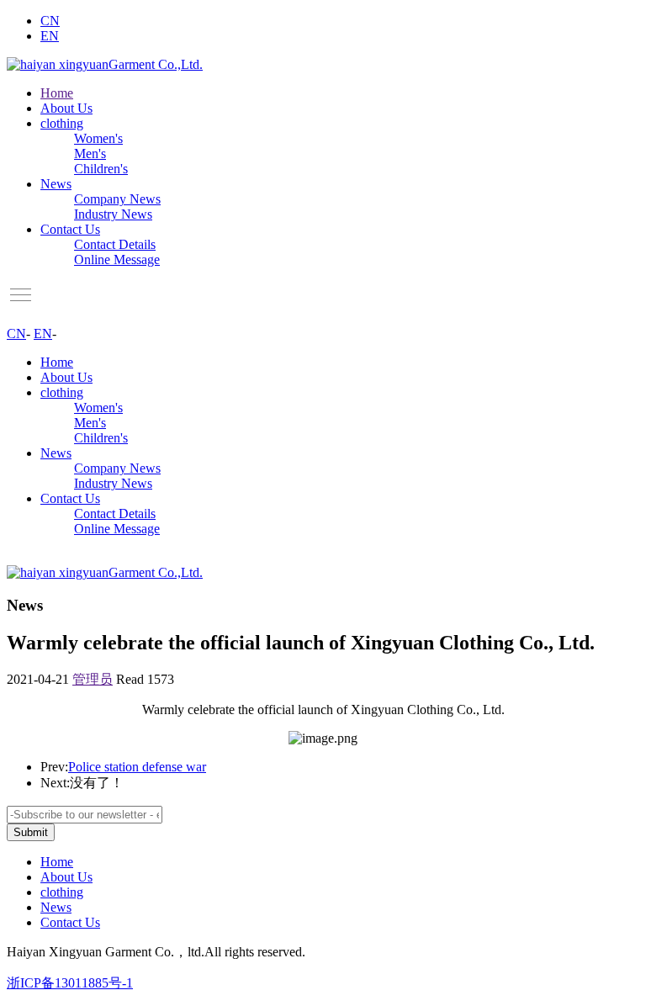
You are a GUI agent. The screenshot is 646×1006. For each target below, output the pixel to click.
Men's (90, 153)
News (55, 184)
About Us (66, 108)
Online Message (117, 259)
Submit (30, 832)
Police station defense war (137, 767)
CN (50, 20)
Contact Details (115, 244)
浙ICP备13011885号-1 (70, 983)
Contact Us (70, 229)
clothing (61, 123)
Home (56, 93)
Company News (117, 199)
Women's (98, 138)
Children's (101, 168)
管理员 (92, 679)
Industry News (113, 214)
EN (49, 36)
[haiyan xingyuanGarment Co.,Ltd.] (105, 64)
